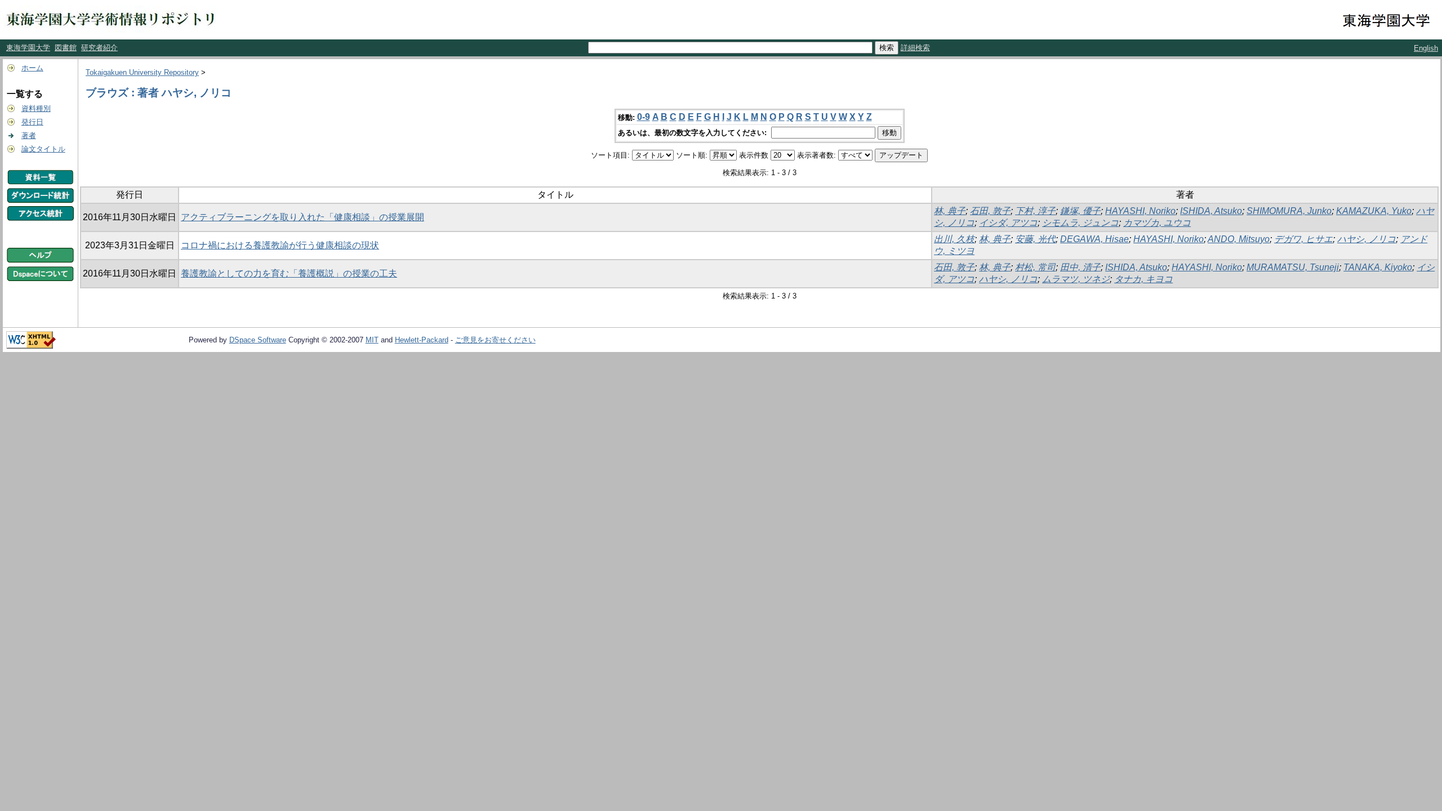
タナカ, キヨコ (1143, 279)
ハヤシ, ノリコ (1366, 239)
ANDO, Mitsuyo (1239, 239)
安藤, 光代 (1035, 239)
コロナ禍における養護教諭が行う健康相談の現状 (280, 245)
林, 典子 (949, 211)
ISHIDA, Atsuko (1211, 211)
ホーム (32, 68)
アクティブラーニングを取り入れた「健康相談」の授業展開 (302, 217)
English (1426, 48)
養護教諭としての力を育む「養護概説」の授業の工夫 (289, 273)
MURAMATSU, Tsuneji (1293, 267)
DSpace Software (257, 340)
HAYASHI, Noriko (1140, 211)
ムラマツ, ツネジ (1076, 279)
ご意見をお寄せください (495, 340)
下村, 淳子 (1035, 211)
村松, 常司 (1035, 267)
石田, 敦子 (990, 211)
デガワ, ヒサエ (1303, 239)
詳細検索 (915, 47)
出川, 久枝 (954, 239)
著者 (28, 135)
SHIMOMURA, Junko (1289, 211)
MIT (372, 340)
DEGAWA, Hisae (1094, 239)
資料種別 (36, 108)
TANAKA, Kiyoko (1377, 267)
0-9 (643, 117)
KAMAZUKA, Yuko (1374, 211)
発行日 (32, 122)
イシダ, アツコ (1008, 223)
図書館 (66, 47)
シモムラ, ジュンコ (1080, 223)
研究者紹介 (99, 47)
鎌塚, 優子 (1080, 211)
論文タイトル (43, 149)
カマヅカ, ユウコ (1157, 223)
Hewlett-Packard (421, 340)
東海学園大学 (28, 47)
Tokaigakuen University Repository (142, 72)
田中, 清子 (1080, 267)
